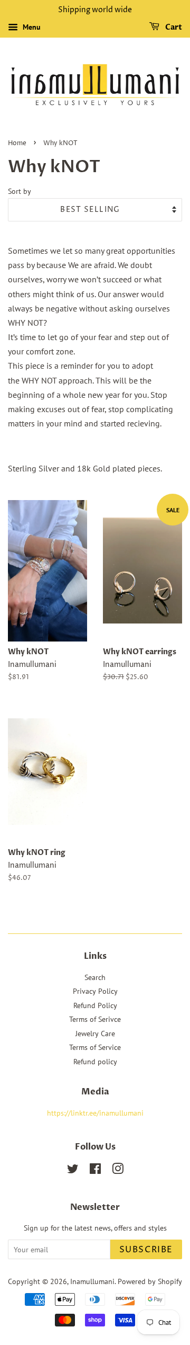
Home (17, 143)
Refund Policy (95, 1005)
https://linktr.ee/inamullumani (95, 1113)
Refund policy (95, 1061)
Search (95, 977)
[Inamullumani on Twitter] (73, 1170)
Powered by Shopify (150, 1281)
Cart (173, 27)
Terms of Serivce (95, 1019)
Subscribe (146, 1249)
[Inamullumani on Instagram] (118, 1170)
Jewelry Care (95, 1033)
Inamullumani (92, 1281)
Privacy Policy (95, 991)
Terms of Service (95, 1047)
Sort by (19, 191)
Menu (31, 27)
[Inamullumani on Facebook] (95, 1170)
